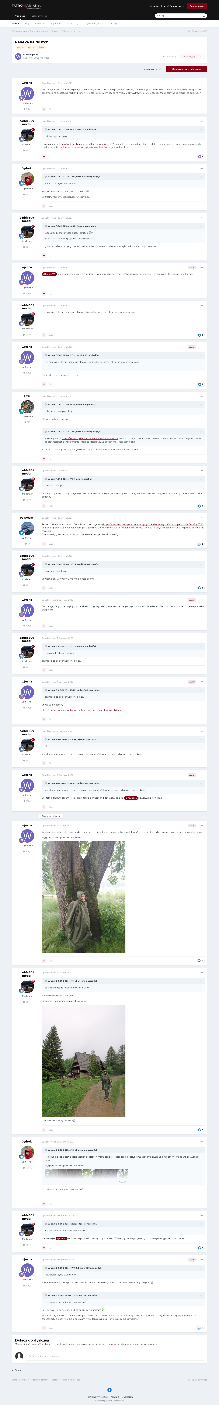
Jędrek (27, 168)
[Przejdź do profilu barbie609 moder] (27, 134)
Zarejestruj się (197, 6)
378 (28, 422)
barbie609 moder (27, 122)
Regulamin (56, 23)
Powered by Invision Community (109, 1400)
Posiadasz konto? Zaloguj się (166, 6)
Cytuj (51, 109)
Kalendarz (40, 23)
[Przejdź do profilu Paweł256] (27, 528)
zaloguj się (111, 1344)
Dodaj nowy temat (151, 69)
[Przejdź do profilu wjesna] (18, 56)
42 (28, 543)
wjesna (34, 54)
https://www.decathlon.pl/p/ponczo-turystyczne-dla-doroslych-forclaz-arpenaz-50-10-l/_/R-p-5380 (153, 524)
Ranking (113, 23)
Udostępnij (170, 56)
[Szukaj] (204, 15)
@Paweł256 (131, 798)
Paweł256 (27, 517)
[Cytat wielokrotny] (44, 109)
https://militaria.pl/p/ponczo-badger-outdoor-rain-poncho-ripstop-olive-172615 (81, 710)
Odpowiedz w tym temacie (186, 69)
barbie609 (82, 176)
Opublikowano (57, 83)
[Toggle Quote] (46, 129)
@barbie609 (49, 274)
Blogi (27, 23)
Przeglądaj (20, 16)
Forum (16, 23)
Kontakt (115, 1397)
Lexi (27, 396)
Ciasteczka (127, 1397)
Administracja (72, 23)
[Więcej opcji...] (202, 83)
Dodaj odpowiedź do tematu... (47, 1356)
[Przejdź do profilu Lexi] (27, 406)
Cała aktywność (39, 16)
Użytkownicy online (94, 23)
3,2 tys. (28, 194)
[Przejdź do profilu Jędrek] (27, 179)
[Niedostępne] (83, 1060)
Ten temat (192, 16)
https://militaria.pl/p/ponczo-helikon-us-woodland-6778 (87, 144)
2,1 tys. (28, 109)
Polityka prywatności (97, 1397)
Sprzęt (45, 57)
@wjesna (61, 1238)
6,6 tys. (28, 150)
